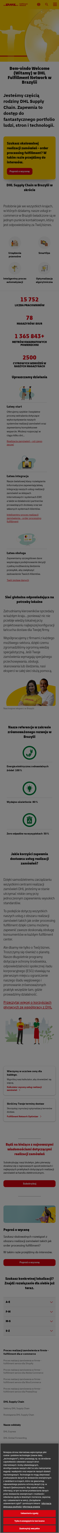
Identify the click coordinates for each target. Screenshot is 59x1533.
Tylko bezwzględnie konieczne (29, 1521)
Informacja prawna (31, 1506)
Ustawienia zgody (29, 1513)
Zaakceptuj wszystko (29, 1528)
